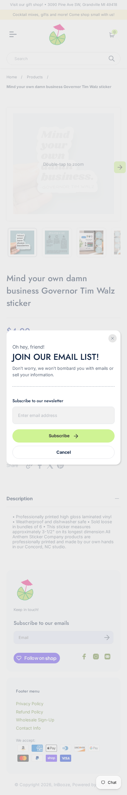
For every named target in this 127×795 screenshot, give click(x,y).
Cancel (63, 452)
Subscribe (59, 435)
